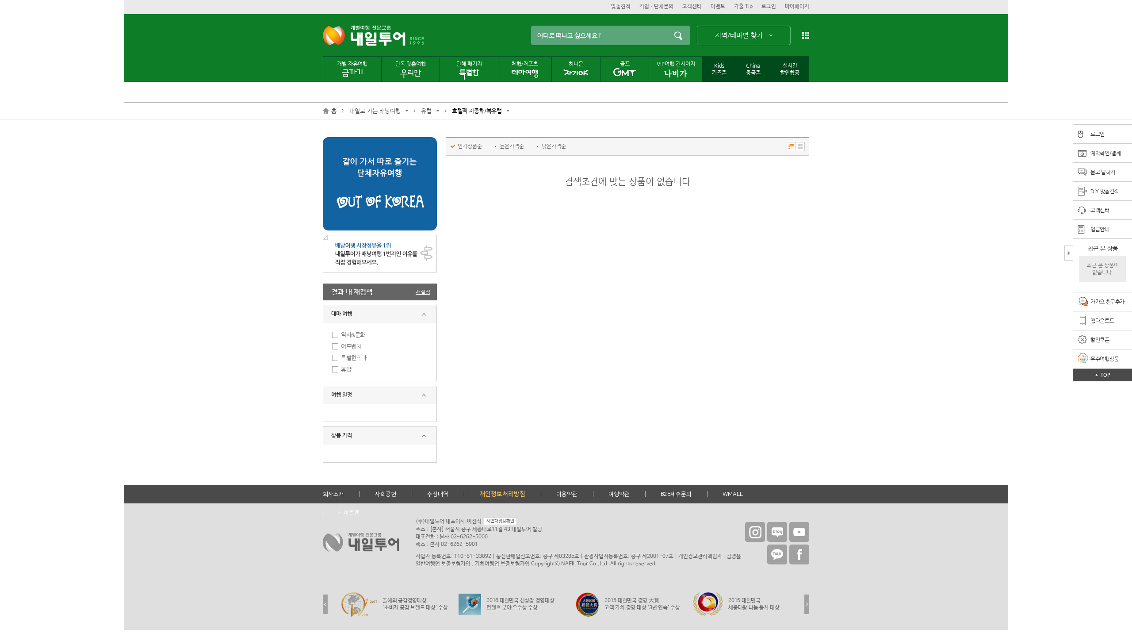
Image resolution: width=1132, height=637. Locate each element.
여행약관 (619, 494)
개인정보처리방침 (502, 494)
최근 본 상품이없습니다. (1103, 269)
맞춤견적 (621, 7)
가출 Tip (743, 7)
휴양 (346, 369)
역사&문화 (353, 335)
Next (806, 604)
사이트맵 (348, 513)
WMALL (733, 494)
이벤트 (718, 7)
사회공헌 (385, 494)
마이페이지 (797, 7)
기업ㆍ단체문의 (656, 7)
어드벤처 (351, 346)
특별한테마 (354, 358)
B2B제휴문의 (676, 494)
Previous (325, 604)
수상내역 (437, 494)
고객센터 (692, 7)
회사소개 (333, 494)
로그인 (768, 7)
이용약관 (566, 494)
